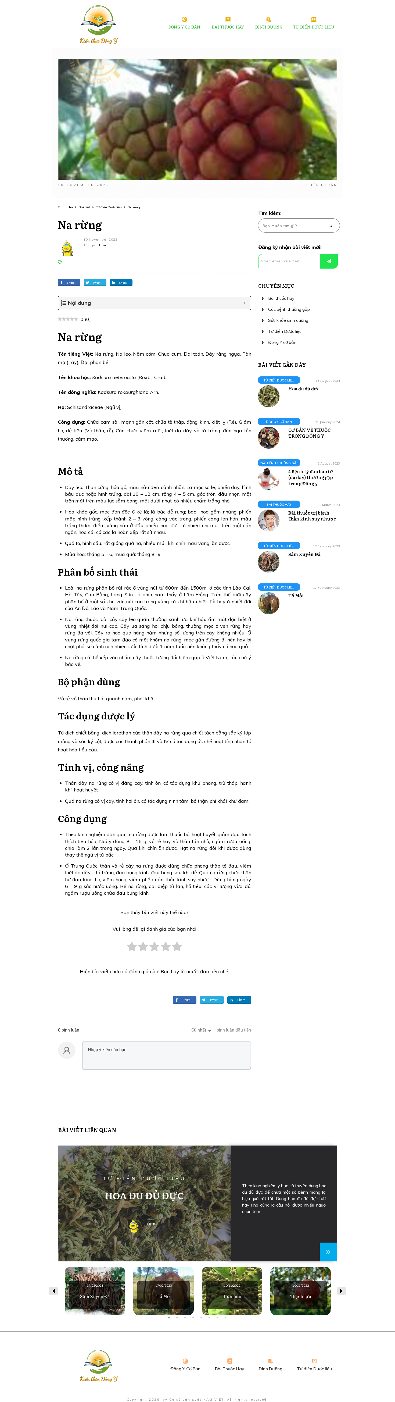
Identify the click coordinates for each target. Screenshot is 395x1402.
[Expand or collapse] (244, 303)
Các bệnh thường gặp (289, 309)
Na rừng (80, 224)
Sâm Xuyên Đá (304, 554)
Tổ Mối (296, 595)
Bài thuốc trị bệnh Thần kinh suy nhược (312, 515)
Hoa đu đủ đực (303, 388)
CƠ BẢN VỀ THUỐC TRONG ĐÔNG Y (309, 433)
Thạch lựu (300, 1291)
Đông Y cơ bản (282, 342)
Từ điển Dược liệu (284, 331)
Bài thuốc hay (281, 298)
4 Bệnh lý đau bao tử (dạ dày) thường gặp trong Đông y (310, 477)
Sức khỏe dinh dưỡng (288, 320)
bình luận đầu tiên (234, 1030)
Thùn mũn (232, 1291)
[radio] (132, 949)
